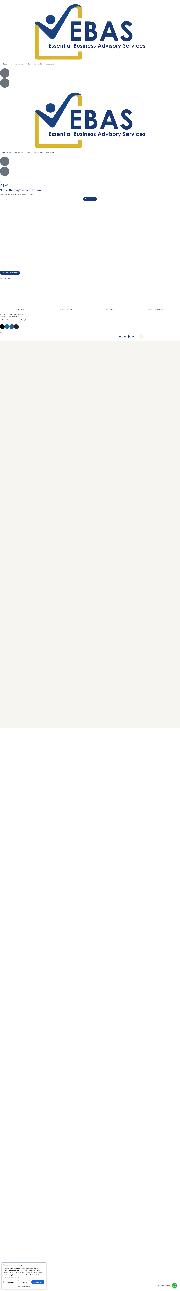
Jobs (28, 64)
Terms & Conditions (9, 320)
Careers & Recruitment (155, 309)
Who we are (18, 64)
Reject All (24, 1282)
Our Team (109, 309)
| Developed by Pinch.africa (10, 317)
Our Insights (38, 64)
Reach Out (50, 64)
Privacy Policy (25, 320)
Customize (10, 1282)
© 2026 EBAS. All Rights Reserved (12, 314)
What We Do (6, 64)
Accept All (37, 1282)
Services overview (65, 309)
